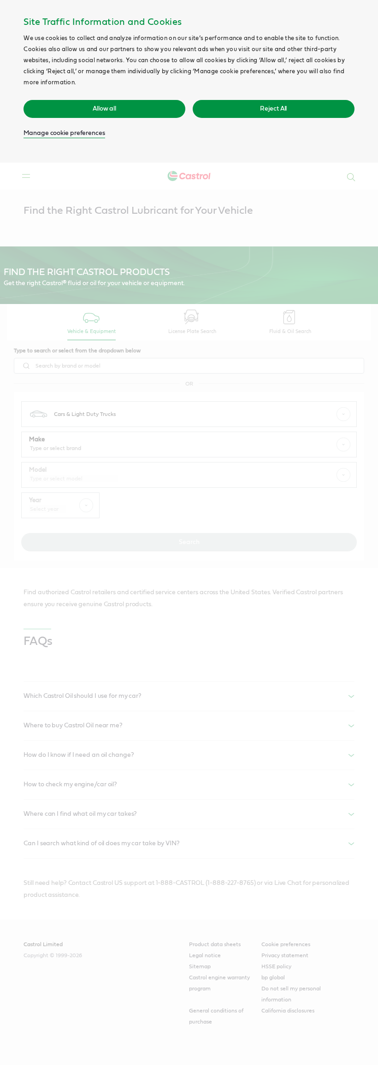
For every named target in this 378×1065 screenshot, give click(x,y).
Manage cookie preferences (64, 133)
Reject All (273, 108)
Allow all (104, 108)
